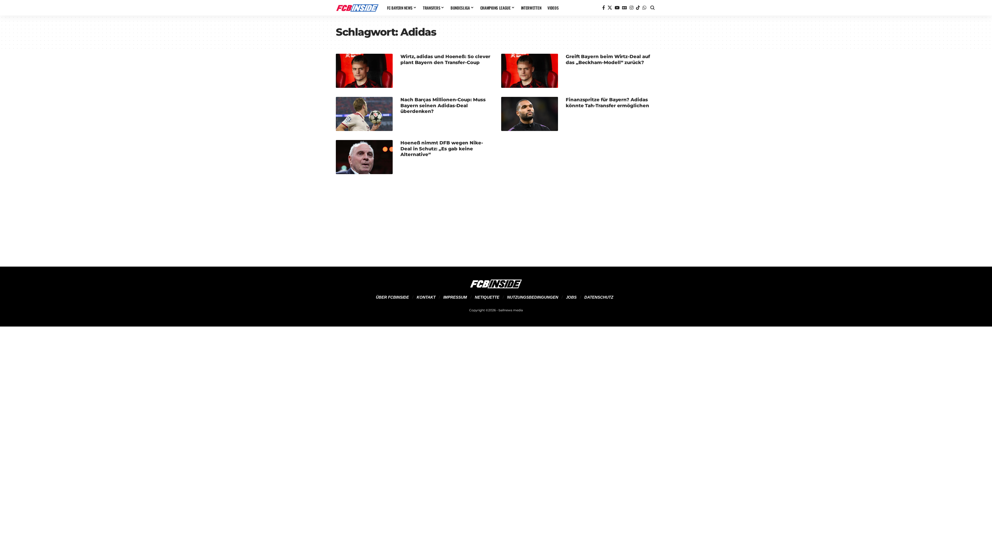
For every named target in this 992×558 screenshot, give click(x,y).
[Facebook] (603, 8)
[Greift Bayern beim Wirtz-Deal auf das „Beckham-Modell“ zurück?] (529, 71)
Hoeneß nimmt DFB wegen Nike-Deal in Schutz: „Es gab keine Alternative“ (441, 148)
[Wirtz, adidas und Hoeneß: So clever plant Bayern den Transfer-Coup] (364, 71)
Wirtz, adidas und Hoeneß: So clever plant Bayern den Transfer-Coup (445, 59)
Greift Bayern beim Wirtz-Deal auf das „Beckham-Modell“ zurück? (608, 59)
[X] (609, 8)
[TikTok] (638, 8)
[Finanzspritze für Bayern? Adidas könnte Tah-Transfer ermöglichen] (529, 114)
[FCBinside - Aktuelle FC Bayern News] (357, 8)
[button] (652, 7)
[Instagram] (631, 8)
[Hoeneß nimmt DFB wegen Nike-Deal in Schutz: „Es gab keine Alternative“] (364, 157)
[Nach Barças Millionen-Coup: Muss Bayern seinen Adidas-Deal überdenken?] (364, 114)
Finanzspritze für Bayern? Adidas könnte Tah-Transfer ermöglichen (607, 103)
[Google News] (624, 8)
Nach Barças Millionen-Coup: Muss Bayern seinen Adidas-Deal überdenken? (443, 105)
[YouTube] (617, 8)
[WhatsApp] (644, 8)
